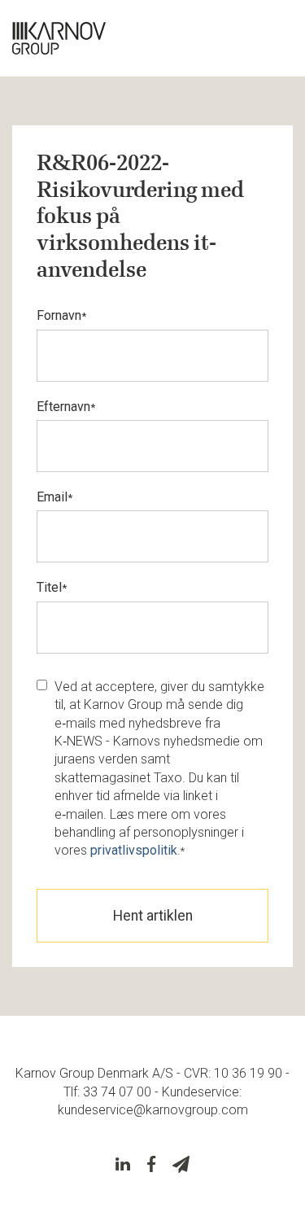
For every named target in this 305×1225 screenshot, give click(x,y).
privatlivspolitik (133, 850)
